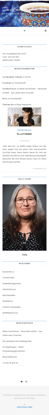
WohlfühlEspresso (10, 312)
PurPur (28, 77)
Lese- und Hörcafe (11, 56)
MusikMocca (8, 301)
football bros (9, 89)
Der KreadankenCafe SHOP (14, 53)
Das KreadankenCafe (24, 9)
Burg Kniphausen (24, 104)
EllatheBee (24, 134)
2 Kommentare (24, 141)
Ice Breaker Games (12, 77)
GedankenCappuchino (12, 283)
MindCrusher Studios (11, 60)
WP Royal (30, 398)
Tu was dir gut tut (10, 362)
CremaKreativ (8, 277)
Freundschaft (20, 83)
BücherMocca (8, 271)
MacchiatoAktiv (9, 295)
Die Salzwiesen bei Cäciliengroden (17, 341)
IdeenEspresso (24, 130)
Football (7, 83)
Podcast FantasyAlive (12, 307)
